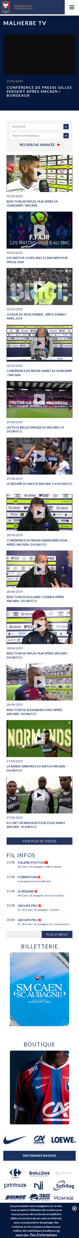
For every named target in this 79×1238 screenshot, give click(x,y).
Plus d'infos (57, 934)
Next (64, 993)
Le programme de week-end (34, 881)
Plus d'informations (43, 1234)
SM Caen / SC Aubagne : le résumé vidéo (41, 895)
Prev (14, 993)
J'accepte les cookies (74, 1208)
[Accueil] (17, 7)
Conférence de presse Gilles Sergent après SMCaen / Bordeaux (39, 91)
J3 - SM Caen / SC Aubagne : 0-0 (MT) (38, 909)
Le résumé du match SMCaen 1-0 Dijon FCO (39, 484)
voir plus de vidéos (40, 841)
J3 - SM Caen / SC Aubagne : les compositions (43, 924)
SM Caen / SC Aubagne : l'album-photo (39, 866)
